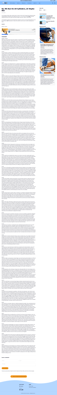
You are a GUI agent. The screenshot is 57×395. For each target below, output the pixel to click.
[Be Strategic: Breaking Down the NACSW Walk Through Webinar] (47, 41)
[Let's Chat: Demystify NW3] (43, 22)
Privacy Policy (22, 370)
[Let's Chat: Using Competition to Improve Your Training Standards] (43, 17)
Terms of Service (29, 370)
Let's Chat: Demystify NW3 (50, 22)
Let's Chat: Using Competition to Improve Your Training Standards (50, 17)
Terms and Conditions (32, 387)
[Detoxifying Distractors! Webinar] (47, 71)
